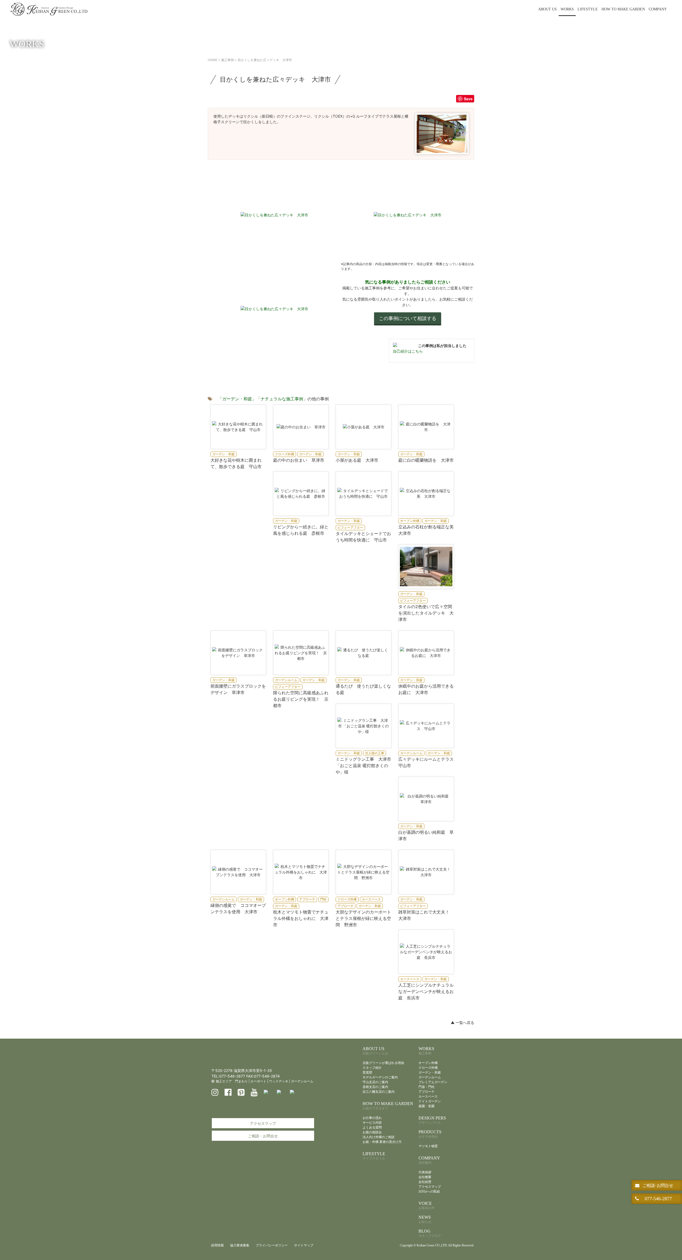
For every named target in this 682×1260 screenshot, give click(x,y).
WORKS (567, 9)
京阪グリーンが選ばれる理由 (383, 1063)
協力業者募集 (239, 1245)
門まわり (241, 1081)
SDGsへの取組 (429, 1191)
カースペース (428, 1096)
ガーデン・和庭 (430, 1072)
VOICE (427, 1205)
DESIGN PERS (432, 1120)
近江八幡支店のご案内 (379, 1092)
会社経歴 (425, 1182)
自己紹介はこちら (408, 351)
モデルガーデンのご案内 (380, 1077)
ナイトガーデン (430, 1101)
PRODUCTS (430, 1134)
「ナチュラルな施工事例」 (281, 398)
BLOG (430, 1233)
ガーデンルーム (302, 1081)
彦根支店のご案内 (375, 1087)
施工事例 (227, 60)
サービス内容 (372, 1123)
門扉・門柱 (427, 1087)
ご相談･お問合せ (657, 1185)
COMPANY (658, 9)
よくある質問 (372, 1127)
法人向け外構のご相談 (379, 1137)
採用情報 (217, 1245)
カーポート (258, 1081)
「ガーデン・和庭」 (237, 398)
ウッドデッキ (278, 1081)
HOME (212, 60)
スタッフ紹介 (372, 1068)
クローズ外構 (428, 1068)
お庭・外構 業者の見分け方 (382, 1142)
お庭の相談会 (372, 1132)
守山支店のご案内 (375, 1082)
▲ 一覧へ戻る (462, 1022)
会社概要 (425, 1177)
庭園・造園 (427, 1106)
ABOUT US (547, 9)
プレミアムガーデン (433, 1082)
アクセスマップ (263, 1123)
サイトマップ (303, 1245)
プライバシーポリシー (272, 1245)
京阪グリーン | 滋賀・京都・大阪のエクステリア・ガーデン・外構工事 (49, 9)
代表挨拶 (425, 1172)
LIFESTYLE (588, 9)
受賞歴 (367, 1072)
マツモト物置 (428, 1146)
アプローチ (427, 1092)
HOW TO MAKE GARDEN (623, 9)
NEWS (425, 1219)
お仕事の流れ (372, 1118)
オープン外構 (428, 1063)
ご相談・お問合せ (263, 1136)
